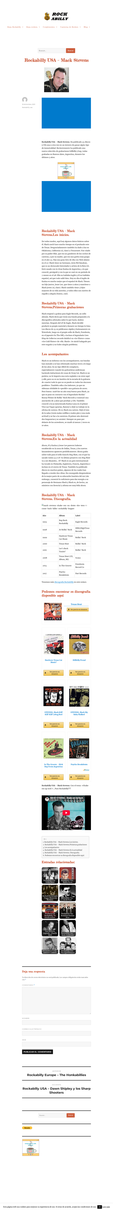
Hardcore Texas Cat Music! (53, 661)
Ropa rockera (31, 27)
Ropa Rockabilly (14, 27)
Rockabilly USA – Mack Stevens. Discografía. (62, 853)
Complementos (49, 27)
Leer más (106, 1207)
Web (24, 1040)
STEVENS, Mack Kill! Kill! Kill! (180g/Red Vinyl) (53, 713)
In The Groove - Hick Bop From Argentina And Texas (53, 765)
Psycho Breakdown (79, 764)
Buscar (70, 51)
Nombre (26, 1018)
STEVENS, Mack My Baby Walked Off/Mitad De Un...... (79, 713)
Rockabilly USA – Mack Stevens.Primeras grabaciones (66, 845)
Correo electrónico (31, 1029)
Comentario (28, 985)
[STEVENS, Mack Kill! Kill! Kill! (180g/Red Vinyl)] (53, 696)
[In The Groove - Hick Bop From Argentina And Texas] (53, 748)
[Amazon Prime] (86, 770)
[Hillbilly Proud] (79, 644)
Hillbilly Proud (79, 660)
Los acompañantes (52, 847)
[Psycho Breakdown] (79, 748)
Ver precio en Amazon (79, 609)
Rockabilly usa (27, 107)
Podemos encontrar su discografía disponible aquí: (65, 855)
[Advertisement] (66, 115)
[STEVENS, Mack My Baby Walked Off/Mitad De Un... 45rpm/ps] (79, 696)
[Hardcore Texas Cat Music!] (53, 644)
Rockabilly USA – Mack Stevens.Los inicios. (61, 842)
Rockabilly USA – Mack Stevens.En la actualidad (63, 850)
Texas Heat (76, 604)
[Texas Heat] (53, 611)
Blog (86, 27)
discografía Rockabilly (63, 582)
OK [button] (100, 1207)
